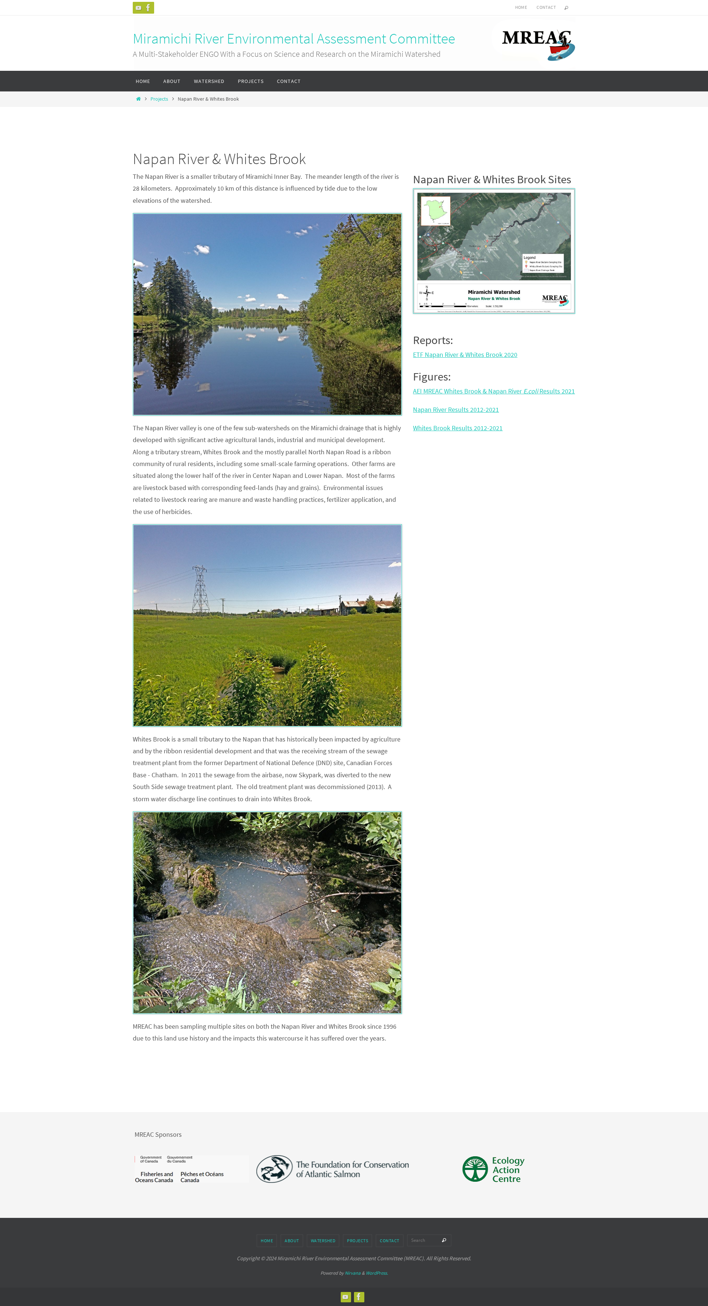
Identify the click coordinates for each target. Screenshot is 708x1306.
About (292, 1240)
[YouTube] (139, 8)
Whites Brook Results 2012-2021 (458, 428)
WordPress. (377, 1273)
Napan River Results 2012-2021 (456, 409)
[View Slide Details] (252, 1169)
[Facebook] (148, 8)
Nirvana (353, 1273)
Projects (159, 98)
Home (521, 7)
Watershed (323, 1240)
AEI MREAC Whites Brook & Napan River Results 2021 (494, 391)
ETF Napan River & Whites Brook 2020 (465, 354)
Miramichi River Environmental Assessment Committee (294, 38)
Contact (546, 7)
